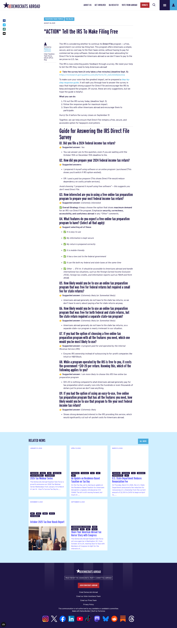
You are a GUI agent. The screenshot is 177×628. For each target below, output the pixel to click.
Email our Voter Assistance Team (88, 596)
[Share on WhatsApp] (4, 29)
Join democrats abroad (88, 585)
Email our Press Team (88, 601)
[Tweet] (4, 25)
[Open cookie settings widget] (3, 624)
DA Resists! (114, 5)
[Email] (4, 33)
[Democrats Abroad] (21, 5)
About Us (88, 5)
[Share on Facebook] (4, 20)
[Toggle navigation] (165, 5)
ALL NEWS (143, 441)
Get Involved (100, 5)
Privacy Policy (88, 605)
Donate (145, 5)
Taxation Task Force (54, 19)
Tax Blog (69, 19)
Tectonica (101, 611)
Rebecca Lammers (47, 50)
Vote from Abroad (129, 5)
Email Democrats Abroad (88, 592)
